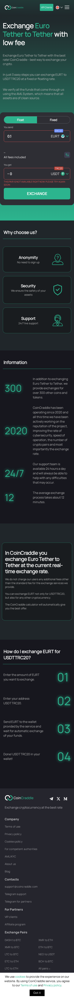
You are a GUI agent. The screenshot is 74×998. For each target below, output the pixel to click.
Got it (37, 993)
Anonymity (28, 257)
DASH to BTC (13, 940)
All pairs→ (45, 968)
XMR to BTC (12, 947)
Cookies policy (13, 841)
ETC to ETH (12, 961)
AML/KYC (10, 856)
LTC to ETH (11, 968)
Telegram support (15, 894)
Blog (7, 871)
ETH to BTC (46, 947)
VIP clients (11, 917)
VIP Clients (46, 7)
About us (10, 864)
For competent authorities (21, 849)
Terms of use (28, 985)
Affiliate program (15, 924)
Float (20, 120)
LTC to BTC (11, 954)
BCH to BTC (46, 961)
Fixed (53, 120)
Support (28, 318)
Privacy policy (52, 985)
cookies (20, 977)
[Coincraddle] (15, 7)
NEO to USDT (47, 954)
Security (28, 285)
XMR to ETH (46, 940)
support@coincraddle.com (21, 886)
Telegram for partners (18, 901)
